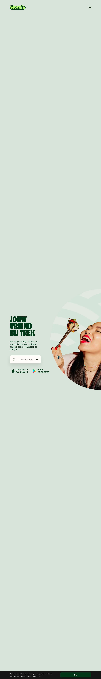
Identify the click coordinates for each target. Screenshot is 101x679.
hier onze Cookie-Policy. (33, 676)
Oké (75, 675)
